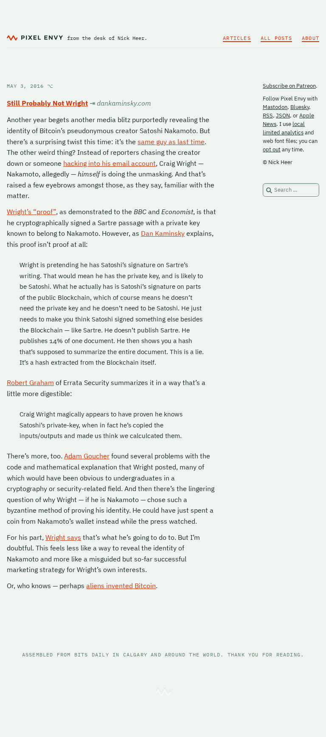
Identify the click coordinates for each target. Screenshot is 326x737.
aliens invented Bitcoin (121, 585)
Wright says (63, 537)
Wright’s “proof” (31, 211)
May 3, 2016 (30, 86)
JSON (283, 115)
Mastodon (275, 107)
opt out (272, 149)
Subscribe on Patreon (289, 85)
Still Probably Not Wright (47, 103)
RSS (268, 115)
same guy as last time (171, 141)
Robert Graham (30, 382)
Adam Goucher (87, 456)
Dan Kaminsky (163, 233)
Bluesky (299, 107)
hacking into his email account (109, 163)
